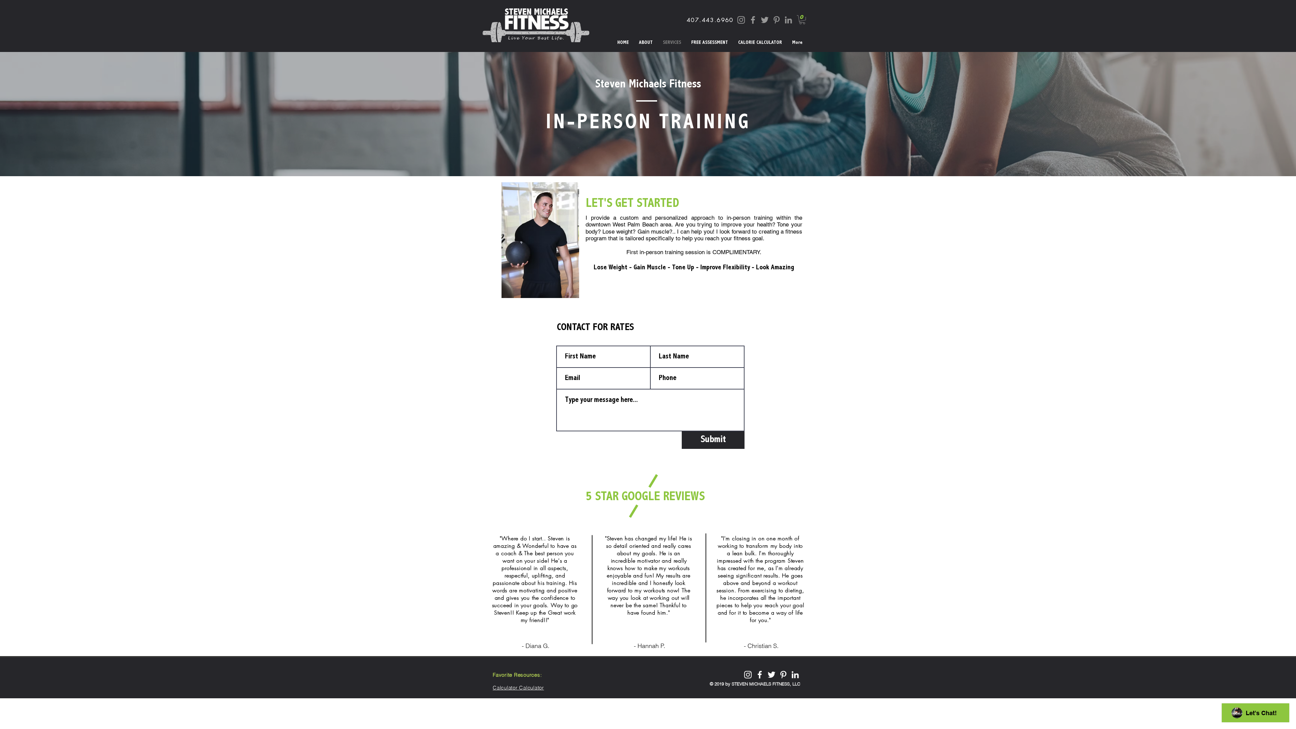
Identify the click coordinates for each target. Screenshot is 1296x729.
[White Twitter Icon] (771, 675)
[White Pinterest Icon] (783, 675)
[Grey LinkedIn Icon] (788, 20)
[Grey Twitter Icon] (765, 20)
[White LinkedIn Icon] (795, 675)
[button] (802, 19)
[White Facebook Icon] (760, 675)
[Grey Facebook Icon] (753, 20)
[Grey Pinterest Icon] (777, 20)
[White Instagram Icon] (748, 675)
